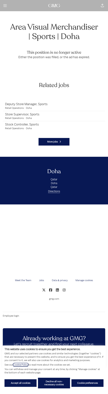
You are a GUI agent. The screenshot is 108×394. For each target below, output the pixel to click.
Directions (54, 191)
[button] (102, 6)
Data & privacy (60, 280)
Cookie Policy (20, 364)
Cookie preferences (87, 383)
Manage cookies (84, 280)
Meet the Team (23, 280)
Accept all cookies (20, 383)
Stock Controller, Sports (22, 124)
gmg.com (54, 299)
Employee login (11, 315)
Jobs (41, 280)
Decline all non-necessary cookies (54, 383)
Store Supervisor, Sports (22, 114)
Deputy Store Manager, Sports (26, 104)
